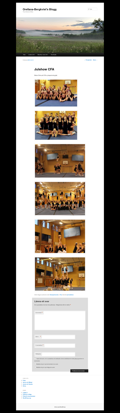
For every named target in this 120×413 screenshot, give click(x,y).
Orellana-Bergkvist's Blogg (39, 9)
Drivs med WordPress (60, 407)
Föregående (88, 60)
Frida (24, 380)
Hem (24, 54)
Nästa (95, 60)
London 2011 (31, 54)
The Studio (53, 54)
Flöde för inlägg (27, 394)
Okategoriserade (54, 295)
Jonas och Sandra (28, 384)
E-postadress (39, 345)
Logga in (25, 392)
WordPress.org (27, 398)
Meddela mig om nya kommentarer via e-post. (47, 364)
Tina (61, 295)
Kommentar (39, 312)
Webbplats (38, 354)
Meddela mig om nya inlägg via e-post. (45, 367)
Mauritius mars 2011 (43, 54)
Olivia (24, 386)
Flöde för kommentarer (29, 396)
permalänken (70, 295)
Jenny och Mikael (27, 382)
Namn (38, 336)
